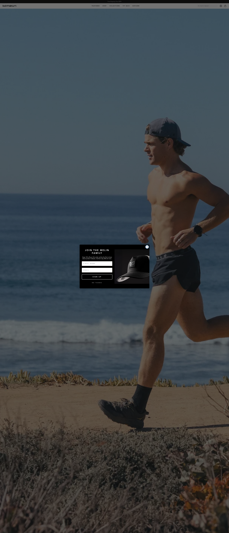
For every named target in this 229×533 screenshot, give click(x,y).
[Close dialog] (147, 246)
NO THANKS (97, 282)
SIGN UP (97, 277)
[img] (147, 246)
